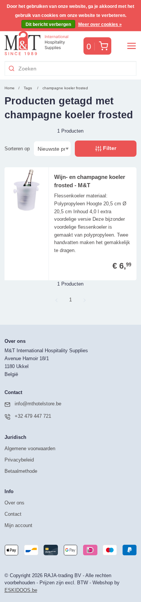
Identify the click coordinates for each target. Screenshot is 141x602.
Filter (109, 148)
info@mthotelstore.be (38, 403)
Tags (28, 88)
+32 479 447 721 (33, 416)
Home (10, 88)
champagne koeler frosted (65, 88)
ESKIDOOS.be (21, 590)
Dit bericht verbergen (48, 24)
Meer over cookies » (100, 24)
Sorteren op (17, 148)
